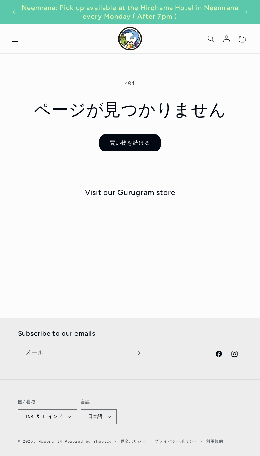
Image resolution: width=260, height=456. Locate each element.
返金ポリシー (133, 441)
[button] (15, 39)
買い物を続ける (130, 143)
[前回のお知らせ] (13, 12)
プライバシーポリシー (175, 441)
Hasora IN (50, 441)
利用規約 (214, 441)
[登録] (137, 353)
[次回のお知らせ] (246, 12)
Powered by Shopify (88, 441)
